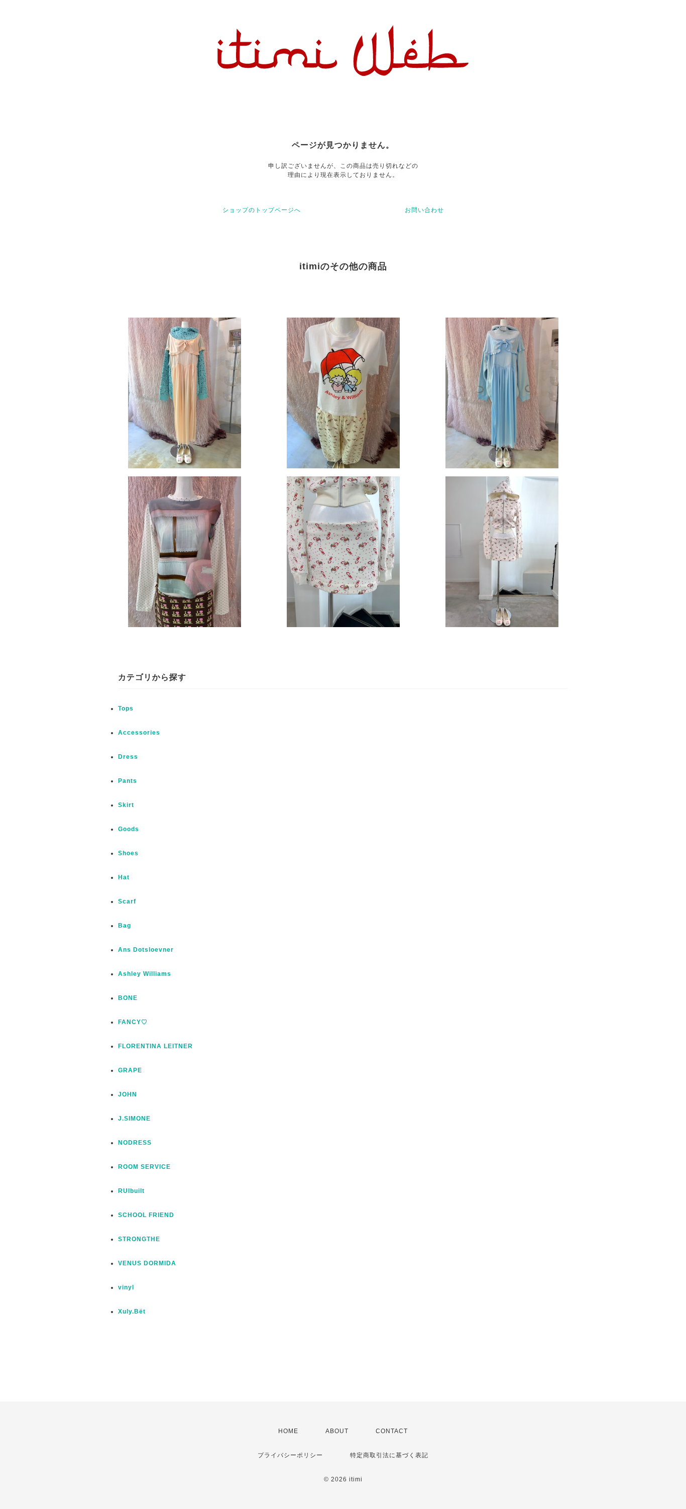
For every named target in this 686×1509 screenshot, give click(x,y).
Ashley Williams (144, 973)
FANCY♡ (133, 1022)
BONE (128, 997)
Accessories (139, 732)
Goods (128, 829)
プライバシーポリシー (290, 1455)
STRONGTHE (139, 1239)
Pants (127, 780)
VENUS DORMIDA (147, 1263)
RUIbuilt (131, 1190)
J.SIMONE (134, 1118)
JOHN (127, 1094)
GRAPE (130, 1070)
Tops (126, 708)
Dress (128, 756)
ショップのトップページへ (261, 210)
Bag (124, 925)
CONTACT (392, 1431)
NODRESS (135, 1142)
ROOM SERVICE (144, 1166)
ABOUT (337, 1431)
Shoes (128, 853)
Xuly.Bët (132, 1311)
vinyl (126, 1287)
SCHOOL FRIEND (146, 1215)
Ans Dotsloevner (146, 949)
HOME (288, 1431)
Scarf (127, 901)
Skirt (126, 805)
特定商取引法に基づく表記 (389, 1455)
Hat (124, 877)
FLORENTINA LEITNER (155, 1046)
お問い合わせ (424, 210)
